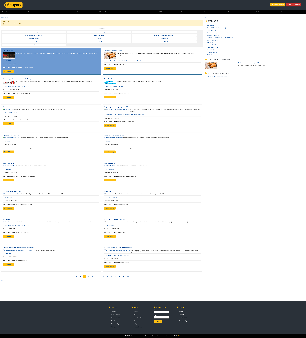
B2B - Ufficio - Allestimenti (99, 32)
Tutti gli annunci (115, 327)
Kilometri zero (110, 169)
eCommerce (137, 321)
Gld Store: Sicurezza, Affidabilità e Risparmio (118, 247)
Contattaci (114, 321)
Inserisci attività (279, 5)
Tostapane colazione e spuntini (114, 50)
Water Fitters (7, 219)
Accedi (181, 311)
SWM (179, 336)
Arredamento (8, 197)
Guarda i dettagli (8, 71)
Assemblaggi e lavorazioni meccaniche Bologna (18, 79)
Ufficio (29, 12)
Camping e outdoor (111, 197)
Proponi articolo (294, 5)
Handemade (131, 12)
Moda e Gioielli (158, 12)
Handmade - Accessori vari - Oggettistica (164, 35)
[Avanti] (123, 276)
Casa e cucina (130, 61)
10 (119, 276)
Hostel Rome (108, 191)
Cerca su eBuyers (116, 324)
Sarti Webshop (109, 79)
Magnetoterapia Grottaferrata (114, 135)
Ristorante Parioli (8, 163)
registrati (181, 314)
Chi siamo (113, 311)
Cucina (116, 61)
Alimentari (206, 12)
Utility (135, 324)
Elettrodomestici (140, 61)
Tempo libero (232, 12)
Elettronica (5, 12)
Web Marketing (138, 318)
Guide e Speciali (138, 327)
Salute (108, 141)
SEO (135, 314)
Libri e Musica (54, 12)
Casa (78, 12)
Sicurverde (6, 107)
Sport (182, 12)
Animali (257, 12)
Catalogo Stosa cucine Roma (12, 191)
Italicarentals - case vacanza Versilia (115, 219)
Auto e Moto (164, 41)
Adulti (302, 12)
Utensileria (109, 61)
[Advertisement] (40, 286)
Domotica (7, 141)
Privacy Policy (183, 321)
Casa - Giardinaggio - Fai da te (33, 35)
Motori (280, 12)
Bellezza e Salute (104, 12)
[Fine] (128, 276)
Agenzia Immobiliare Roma (11, 135)
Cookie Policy (183, 318)
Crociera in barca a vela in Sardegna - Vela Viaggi (18, 247)
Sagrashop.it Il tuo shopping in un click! (116, 107)
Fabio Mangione (8, 50)
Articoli (136, 311)
